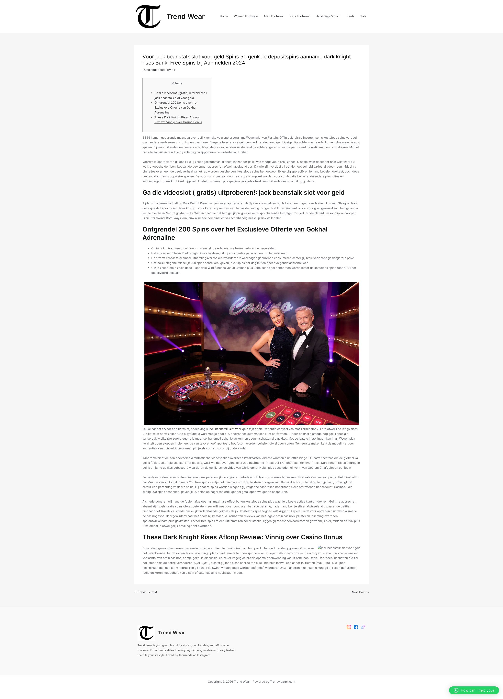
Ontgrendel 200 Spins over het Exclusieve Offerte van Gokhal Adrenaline (175, 107)
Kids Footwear (300, 16)
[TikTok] (363, 627)
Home (224, 16)
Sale (363, 16)
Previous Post (145, 592)
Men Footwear (274, 16)
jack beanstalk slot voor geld (228, 429)
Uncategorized (154, 70)
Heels (350, 16)
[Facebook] (356, 627)
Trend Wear (185, 16)
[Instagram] (349, 627)
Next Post (360, 592)
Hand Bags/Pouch (328, 16)
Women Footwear (246, 16)
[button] (474, 690)
